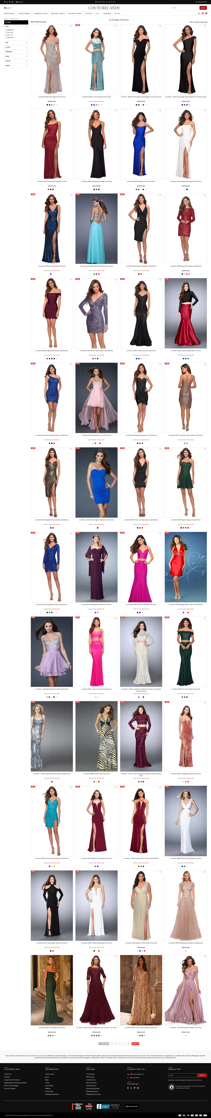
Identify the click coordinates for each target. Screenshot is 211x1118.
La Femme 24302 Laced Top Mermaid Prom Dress (186, 351)
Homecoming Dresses (92, 1088)
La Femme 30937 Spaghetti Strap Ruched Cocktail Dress (52, 520)
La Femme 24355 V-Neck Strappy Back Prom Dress (96, 943)
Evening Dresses (91, 1086)
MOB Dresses (90, 1077)
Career (47, 1083)
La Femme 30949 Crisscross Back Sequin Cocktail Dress (141, 520)
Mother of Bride (75, 13)
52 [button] (128, 1043)
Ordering (7, 1077)
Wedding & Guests (58, 13)
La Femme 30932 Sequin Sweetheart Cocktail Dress (141, 435)
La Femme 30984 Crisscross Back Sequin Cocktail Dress (52, 858)
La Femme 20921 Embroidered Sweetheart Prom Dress (96, 266)
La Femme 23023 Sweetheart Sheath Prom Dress (96, 604)
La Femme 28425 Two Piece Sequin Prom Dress (186, 689)
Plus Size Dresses (91, 1083)
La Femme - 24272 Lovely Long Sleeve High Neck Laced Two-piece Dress (141, 775)
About (47, 1077)
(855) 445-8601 (202, 2)
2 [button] (115, 1043)
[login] (199, 14)
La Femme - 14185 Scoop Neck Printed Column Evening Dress (51, 774)
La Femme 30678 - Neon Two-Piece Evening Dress (96, 689)
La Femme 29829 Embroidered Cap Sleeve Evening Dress (186, 943)
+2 (101, 105)
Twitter (7, 2)
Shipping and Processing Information (15, 1083)
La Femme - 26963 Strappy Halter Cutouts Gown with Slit (141, 858)
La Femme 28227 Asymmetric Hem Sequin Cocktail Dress (186, 435)
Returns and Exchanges (11, 1086)
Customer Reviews (9, 1088)
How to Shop (49, 1086)
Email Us (20, 2)
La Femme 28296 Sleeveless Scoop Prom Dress (141, 181)
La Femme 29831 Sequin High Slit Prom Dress (51, 97)
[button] (103, 1043)
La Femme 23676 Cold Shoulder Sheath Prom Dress (51, 943)
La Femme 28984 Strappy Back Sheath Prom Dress (96, 181)
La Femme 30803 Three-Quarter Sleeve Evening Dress (141, 1027)
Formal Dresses (24, 13)
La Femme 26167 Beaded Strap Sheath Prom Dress (96, 858)
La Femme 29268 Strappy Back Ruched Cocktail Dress (51, 351)
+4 (56, 697)
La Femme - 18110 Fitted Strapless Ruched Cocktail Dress (96, 520)
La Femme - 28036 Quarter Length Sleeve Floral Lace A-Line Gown (96, 1027)
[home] (104, 8)
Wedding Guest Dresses (93, 1094)
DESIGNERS (107, 13)
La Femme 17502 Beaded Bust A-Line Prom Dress (96, 435)
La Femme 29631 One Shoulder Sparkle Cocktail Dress (52, 435)
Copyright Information (52, 1094)
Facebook (4, 2)
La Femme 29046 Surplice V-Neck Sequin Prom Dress (141, 943)
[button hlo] (47, 105)
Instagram (12, 2)
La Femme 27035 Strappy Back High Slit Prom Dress (185, 181)
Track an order (49, 1074)
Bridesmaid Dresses (92, 1091)
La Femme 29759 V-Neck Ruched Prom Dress (51, 266)
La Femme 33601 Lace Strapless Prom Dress (51, 1027)
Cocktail (88, 13)
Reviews (117, 13)
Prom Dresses (9, 13)
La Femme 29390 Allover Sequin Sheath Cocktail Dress (96, 351)
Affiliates (47, 1088)
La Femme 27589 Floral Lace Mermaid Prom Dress (141, 604)
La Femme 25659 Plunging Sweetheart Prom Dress (186, 774)
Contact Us (7, 1074)
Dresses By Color (40, 13)
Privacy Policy (49, 1091)
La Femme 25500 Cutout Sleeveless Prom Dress (96, 97)
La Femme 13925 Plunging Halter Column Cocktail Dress (186, 604)
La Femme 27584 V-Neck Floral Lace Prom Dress (141, 351)
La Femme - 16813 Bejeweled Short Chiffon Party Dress (51, 689)
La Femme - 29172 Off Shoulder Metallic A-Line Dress (186, 1027)
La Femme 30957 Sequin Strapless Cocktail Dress (186, 520)
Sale (97, 13)
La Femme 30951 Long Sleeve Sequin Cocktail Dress (51, 604)
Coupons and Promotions (12, 1080)
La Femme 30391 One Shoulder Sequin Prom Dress (52, 181)
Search (203, 8)
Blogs (47, 1080)
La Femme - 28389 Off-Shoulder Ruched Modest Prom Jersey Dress (141, 97)
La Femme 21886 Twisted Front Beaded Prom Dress (185, 858)
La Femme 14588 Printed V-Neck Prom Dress (96, 774)
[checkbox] (17, 30)
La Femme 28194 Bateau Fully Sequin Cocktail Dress (185, 266)
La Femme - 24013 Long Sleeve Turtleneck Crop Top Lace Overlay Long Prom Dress (141, 690)
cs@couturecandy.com (137, 1074)
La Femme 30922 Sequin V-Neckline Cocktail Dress (141, 266)
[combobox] (188, 8)
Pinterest (10, 2)
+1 (56, 105)
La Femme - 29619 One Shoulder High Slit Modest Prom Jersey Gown (186, 97)
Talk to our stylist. (109, 2)
